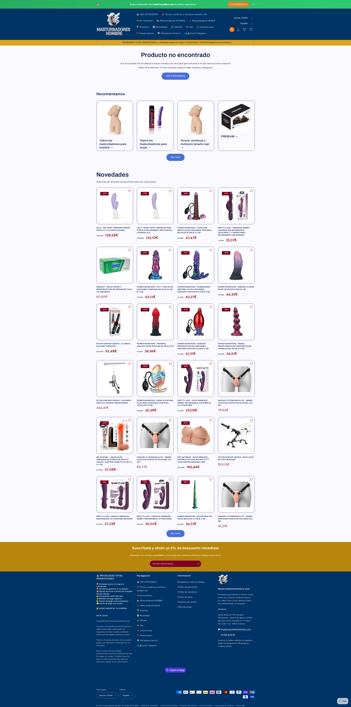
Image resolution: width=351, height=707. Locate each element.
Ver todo (175, 157)
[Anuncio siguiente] (254, 42)
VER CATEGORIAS (175, 76)
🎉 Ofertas (142, 620)
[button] (231, 29)
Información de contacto (224, 705)
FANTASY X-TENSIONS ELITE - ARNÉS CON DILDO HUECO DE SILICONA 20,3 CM (235, 518)
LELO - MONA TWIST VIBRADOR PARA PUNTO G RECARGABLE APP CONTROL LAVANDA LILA (155, 230)
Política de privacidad (187, 587)
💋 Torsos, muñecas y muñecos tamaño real (151, 588)
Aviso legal (240, 705)
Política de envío (185, 597)
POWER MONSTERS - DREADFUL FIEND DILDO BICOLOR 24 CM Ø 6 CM (236, 288)
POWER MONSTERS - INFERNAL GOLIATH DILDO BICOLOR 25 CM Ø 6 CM (155, 345)
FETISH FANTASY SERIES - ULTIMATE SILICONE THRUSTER (113, 345)
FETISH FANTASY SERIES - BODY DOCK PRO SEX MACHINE (236, 458)
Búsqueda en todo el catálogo (191, 582)
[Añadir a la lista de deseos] (129, 191)
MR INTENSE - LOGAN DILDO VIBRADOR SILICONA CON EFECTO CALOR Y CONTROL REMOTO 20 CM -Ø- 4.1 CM (114, 460)
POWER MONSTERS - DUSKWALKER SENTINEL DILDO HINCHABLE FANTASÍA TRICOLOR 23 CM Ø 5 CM (193, 289)
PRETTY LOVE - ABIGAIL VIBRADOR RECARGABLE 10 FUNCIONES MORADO (114, 517)
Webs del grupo (184, 607)
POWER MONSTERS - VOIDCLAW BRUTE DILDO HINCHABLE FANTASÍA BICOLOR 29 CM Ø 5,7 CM (194, 230)
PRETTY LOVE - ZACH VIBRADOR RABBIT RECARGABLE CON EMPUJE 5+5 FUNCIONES (194, 403)
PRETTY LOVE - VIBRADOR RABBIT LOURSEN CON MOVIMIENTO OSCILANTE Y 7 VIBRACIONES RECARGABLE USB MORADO (234, 231)
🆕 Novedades (143, 615)
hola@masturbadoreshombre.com (236, 629)
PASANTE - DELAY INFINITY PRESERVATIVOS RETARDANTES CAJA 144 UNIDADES (114, 289)
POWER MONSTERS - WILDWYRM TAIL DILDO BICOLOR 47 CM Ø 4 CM (195, 517)
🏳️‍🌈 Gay (140, 625)
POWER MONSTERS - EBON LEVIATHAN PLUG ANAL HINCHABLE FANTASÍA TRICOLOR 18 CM (155, 403)
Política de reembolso (187, 592)
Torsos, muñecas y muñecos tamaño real (194, 142)
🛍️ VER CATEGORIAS (147, 582)
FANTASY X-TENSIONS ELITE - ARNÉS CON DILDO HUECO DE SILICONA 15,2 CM (235, 403)
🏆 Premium (142, 610)
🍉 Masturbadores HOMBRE (149, 600)
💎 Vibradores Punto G (147, 640)
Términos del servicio (187, 602)
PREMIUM (228, 136)
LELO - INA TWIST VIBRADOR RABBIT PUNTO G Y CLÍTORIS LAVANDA (113, 229)
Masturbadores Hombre (112, 705)
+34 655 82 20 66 (227, 635)
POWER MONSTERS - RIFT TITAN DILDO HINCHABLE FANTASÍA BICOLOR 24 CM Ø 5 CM (155, 289)
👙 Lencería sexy (144, 630)
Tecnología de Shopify (129, 705)
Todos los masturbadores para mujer (153, 144)
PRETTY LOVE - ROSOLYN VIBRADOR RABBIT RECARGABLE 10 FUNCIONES (154, 517)
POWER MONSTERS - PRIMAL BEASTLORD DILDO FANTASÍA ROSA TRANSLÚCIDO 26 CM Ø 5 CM (234, 346)
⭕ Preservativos (144, 635)
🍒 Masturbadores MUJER (148, 605)
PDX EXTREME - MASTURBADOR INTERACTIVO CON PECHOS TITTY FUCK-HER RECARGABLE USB (193, 459)
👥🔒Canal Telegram (146, 645)
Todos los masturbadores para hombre (112, 144)
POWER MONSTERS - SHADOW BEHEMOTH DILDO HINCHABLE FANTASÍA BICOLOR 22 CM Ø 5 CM (193, 346)
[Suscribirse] (198, 563)
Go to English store (238, 4)
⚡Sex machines (144, 595)
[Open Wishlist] (244, 29)
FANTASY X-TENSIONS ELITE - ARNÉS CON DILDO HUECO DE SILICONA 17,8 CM (154, 459)
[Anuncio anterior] (97, 42)
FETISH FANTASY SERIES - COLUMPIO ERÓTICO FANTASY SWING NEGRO (113, 402)
